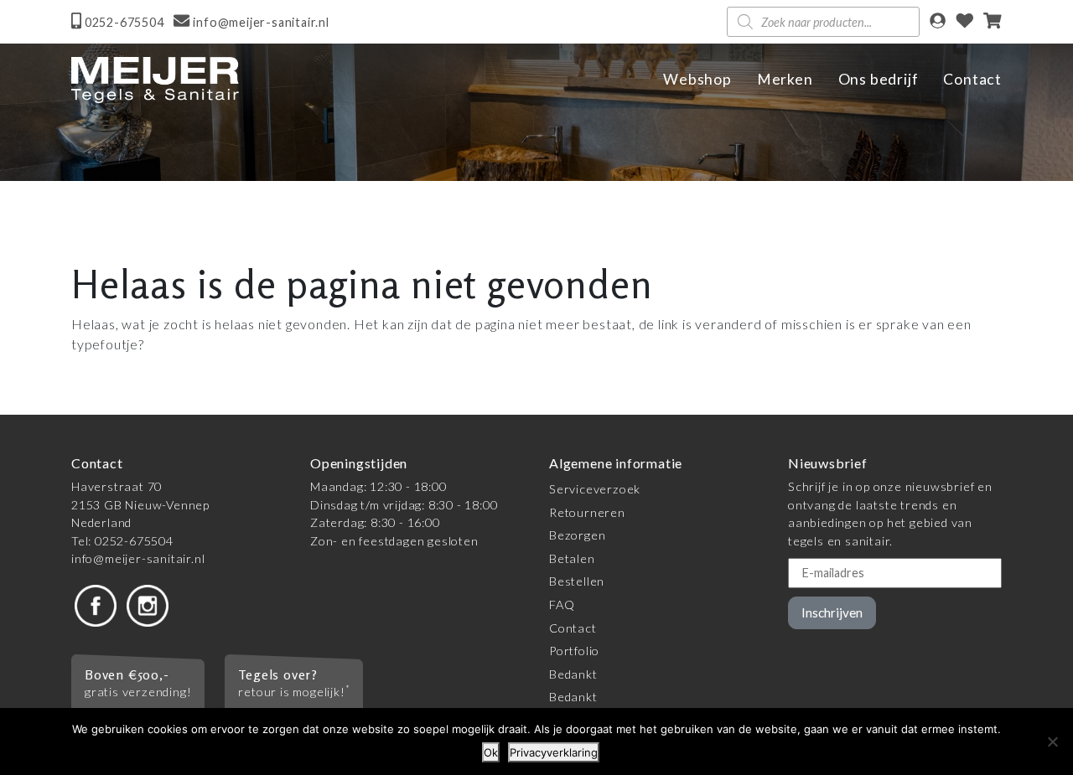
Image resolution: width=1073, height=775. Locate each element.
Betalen (572, 558)
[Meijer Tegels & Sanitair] (155, 80)
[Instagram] (147, 604)
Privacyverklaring (554, 752)
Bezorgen (577, 535)
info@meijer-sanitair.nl (138, 558)
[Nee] (1052, 741)
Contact (972, 79)
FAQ (561, 604)
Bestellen (576, 581)
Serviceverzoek (594, 489)
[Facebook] (96, 604)
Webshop (697, 79)
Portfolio (574, 650)
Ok (491, 752)
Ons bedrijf (878, 79)
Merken (785, 79)
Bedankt (573, 674)
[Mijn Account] (938, 22)
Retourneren (587, 512)
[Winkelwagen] (992, 22)
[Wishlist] (965, 22)
